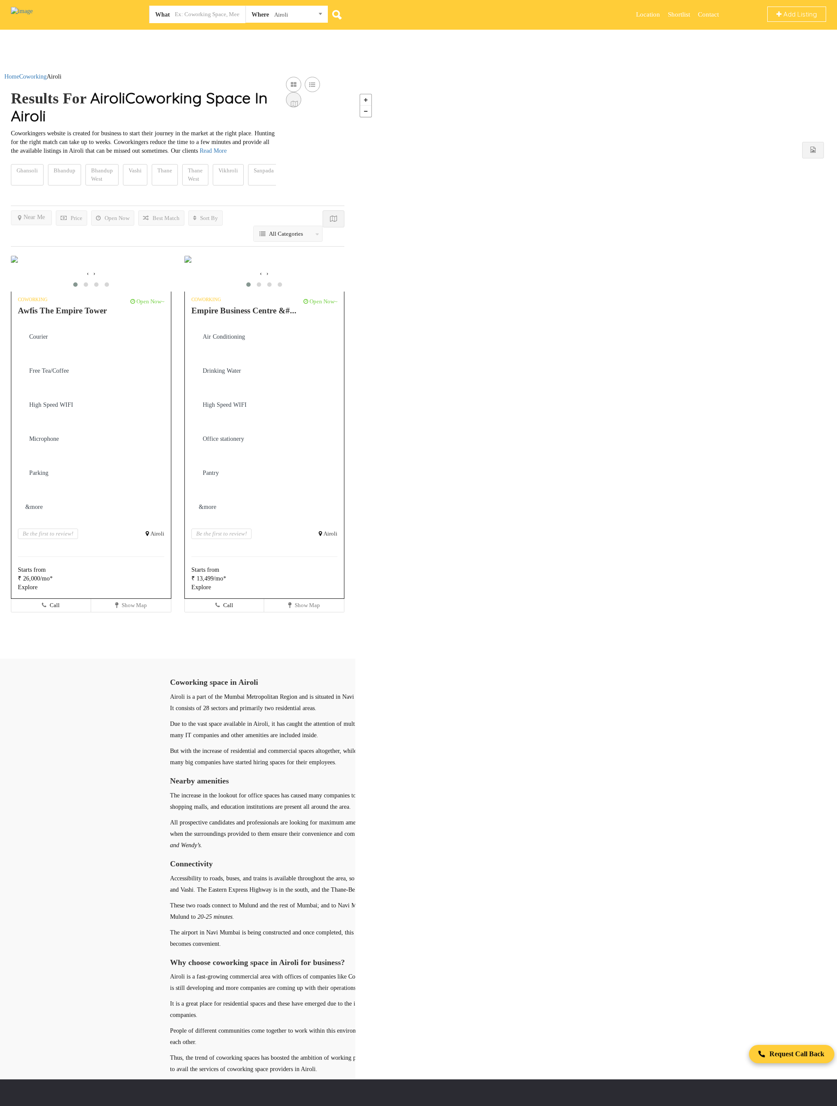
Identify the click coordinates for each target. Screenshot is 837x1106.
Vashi (135, 170)
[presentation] (88, 273)
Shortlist (679, 14)
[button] (75, 284)
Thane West (195, 174)
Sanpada (264, 170)
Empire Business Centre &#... (243, 310)
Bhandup (64, 170)
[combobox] (286, 16)
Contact (708, 14)
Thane (164, 170)
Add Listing (799, 14)
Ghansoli (27, 170)
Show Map (133, 605)
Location (648, 14)
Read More (213, 151)
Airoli (157, 533)
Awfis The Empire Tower (62, 310)
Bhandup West (102, 174)
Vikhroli (228, 170)
